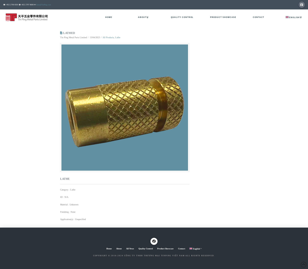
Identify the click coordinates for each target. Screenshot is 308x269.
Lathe (117, 37)
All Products (108, 37)
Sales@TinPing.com (43, 5)
